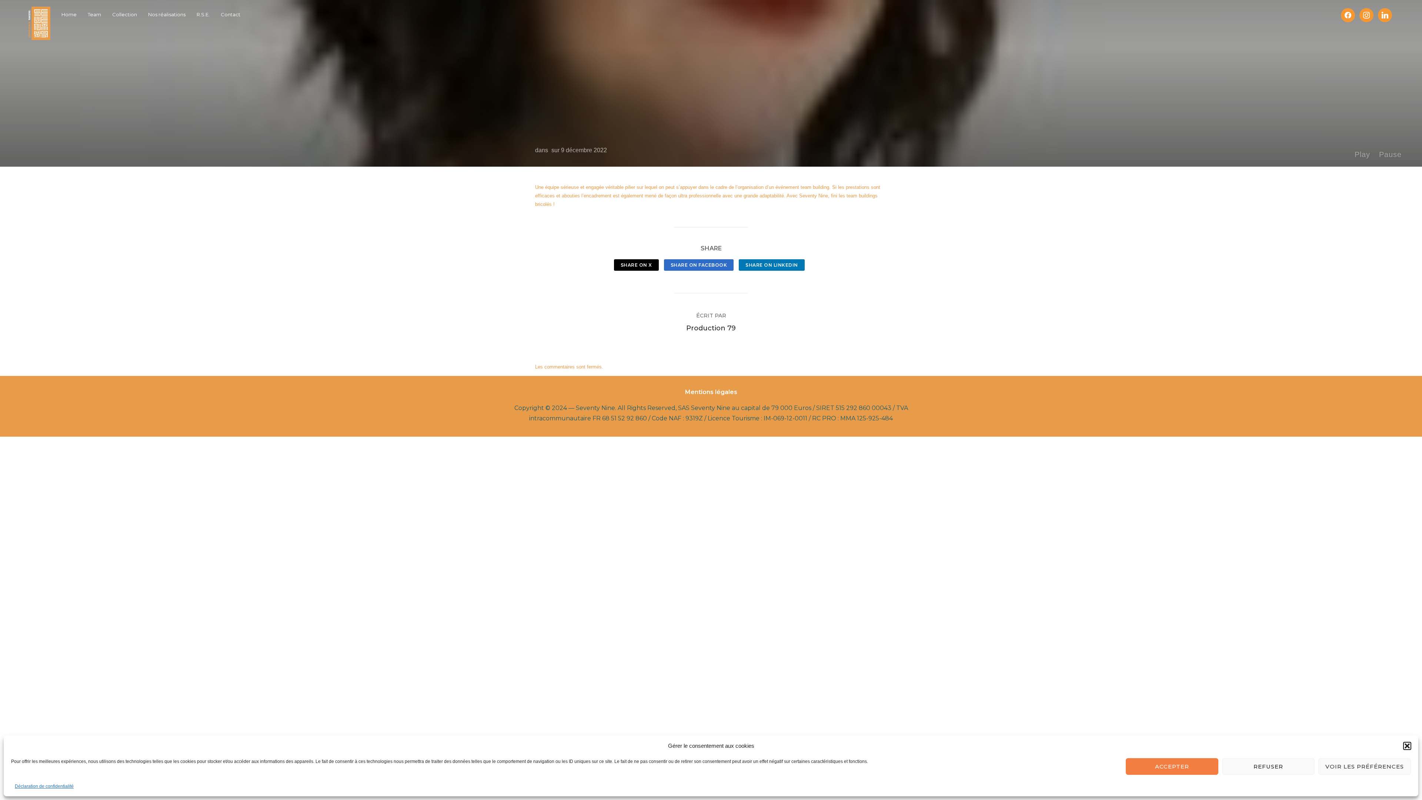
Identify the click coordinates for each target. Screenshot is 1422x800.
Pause (1390, 154)
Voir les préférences (1364, 766)
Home (69, 14)
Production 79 (711, 328)
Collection (124, 14)
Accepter (1172, 766)
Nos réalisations (167, 14)
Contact (230, 14)
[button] (1407, 746)
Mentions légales (711, 392)
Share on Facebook (699, 265)
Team (94, 14)
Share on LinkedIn (771, 265)
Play (1362, 154)
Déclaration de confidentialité (44, 786)
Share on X (636, 265)
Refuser (1268, 766)
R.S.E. (203, 14)
